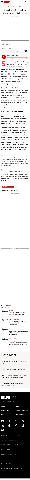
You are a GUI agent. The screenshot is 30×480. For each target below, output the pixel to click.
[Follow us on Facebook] (11, 421)
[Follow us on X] (18, 421)
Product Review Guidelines (18, 473)
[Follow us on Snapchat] (11, 425)
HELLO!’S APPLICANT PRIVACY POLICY (12, 468)
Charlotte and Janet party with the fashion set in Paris (13, 384)
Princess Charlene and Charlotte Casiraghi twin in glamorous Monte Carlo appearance (18, 322)
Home (10, 6)
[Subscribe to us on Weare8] (25, 425)
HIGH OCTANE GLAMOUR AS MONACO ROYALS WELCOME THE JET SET (15, 376)
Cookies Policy (16, 435)
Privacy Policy (6, 449)
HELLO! (8, 44)
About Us (4, 406)
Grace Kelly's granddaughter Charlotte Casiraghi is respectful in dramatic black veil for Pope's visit (18, 342)
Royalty (18, 6)
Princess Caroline (10, 190)
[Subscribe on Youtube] (4, 425)
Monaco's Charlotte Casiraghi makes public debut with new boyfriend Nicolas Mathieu (18, 332)
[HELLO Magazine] (7, 2)
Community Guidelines (8, 440)
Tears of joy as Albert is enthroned (13, 369)
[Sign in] (25, 2)
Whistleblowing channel (9, 444)
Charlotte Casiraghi (16, 69)
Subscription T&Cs (22, 410)
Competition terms (7, 459)
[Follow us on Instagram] (4, 421)
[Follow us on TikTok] (25, 421)
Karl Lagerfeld (19, 111)
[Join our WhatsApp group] (4, 430)
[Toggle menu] (2, 2)
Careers (4, 473)
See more (4, 307)
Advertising (5, 410)
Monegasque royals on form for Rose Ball (14, 362)
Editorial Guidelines (8, 463)
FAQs (17, 406)
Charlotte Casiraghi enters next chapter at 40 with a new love (17, 313)
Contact (4, 414)
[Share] (26, 51)
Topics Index (20, 414)
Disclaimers (5, 435)
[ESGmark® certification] (13, 397)
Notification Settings (8, 454)
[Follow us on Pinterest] (18, 425)
